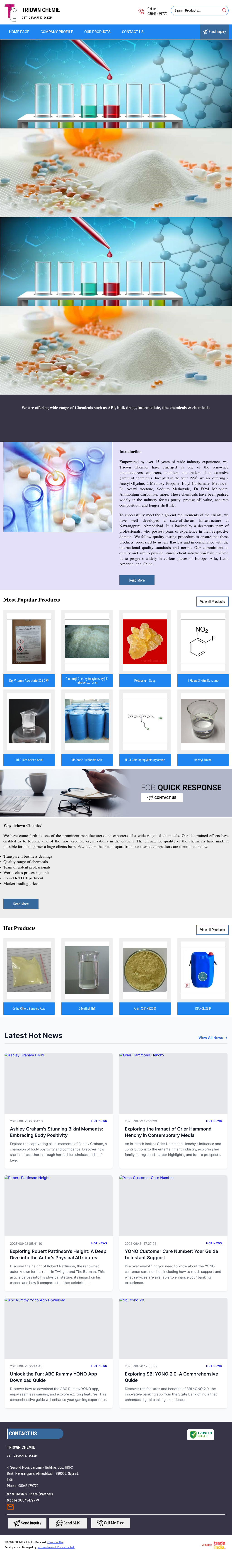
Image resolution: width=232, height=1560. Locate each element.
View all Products (212, 601)
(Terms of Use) (55, 1542)
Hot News (99, 1121)
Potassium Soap (145, 680)
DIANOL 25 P (203, 1008)
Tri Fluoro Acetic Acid (29, 760)
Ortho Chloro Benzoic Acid (29, 1008)
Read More (137, 580)
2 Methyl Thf (87, 1008)
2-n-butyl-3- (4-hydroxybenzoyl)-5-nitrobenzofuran (87, 680)
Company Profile (57, 32)
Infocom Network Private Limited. (56, 1547)
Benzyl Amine (203, 760)
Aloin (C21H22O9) (145, 1008)
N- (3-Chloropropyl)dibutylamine (145, 760)
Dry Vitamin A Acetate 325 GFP (29, 680)
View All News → (212, 1037)
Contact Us (133, 32)
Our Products (97, 32)
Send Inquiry (217, 31)
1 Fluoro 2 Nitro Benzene (203, 680)
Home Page (19, 32)
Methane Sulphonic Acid (87, 760)
